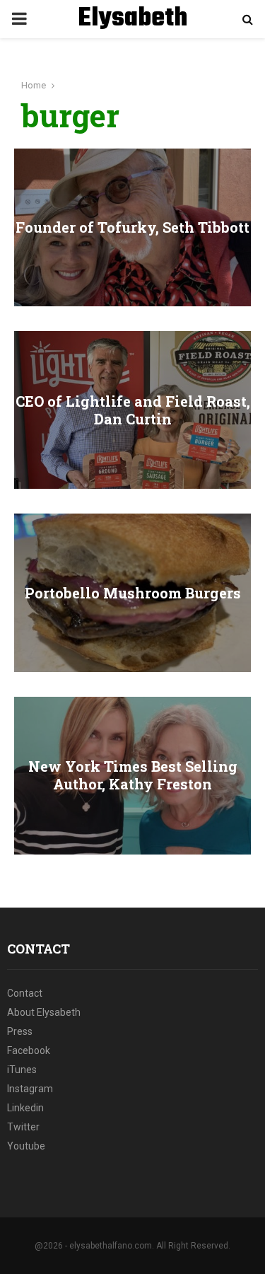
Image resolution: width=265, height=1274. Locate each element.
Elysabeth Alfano (132, 36)
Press (20, 1031)
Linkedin (25, 1107)
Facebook (28, 1050)
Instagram (30, 1088)
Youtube (26, 1146)
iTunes (22, 1069)
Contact (24, 993)
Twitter (23, 1127)
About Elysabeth (44, 1012)
